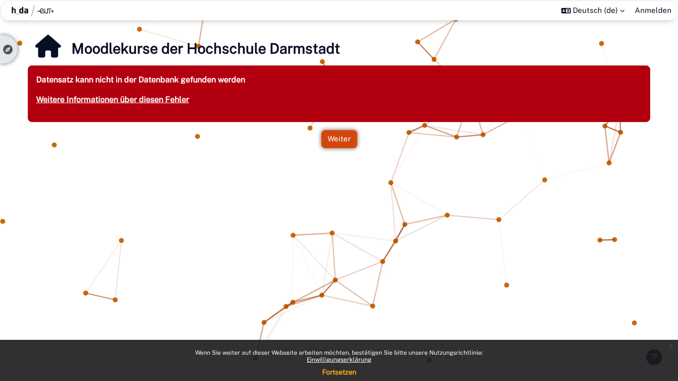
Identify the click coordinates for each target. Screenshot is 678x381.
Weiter (339, 138)
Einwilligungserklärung (339, 359)
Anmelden (653, 10)
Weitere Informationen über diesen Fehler (112, 99)
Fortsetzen (339, 372)
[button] (593, 10)
